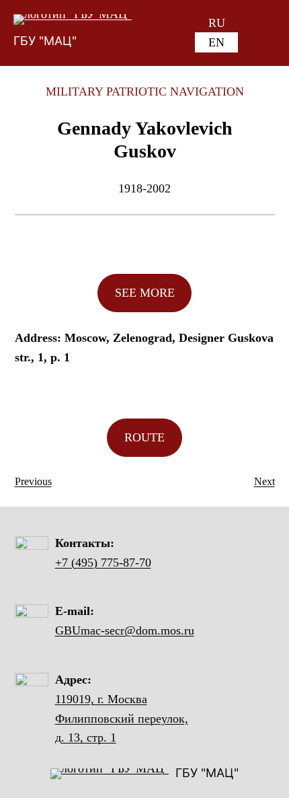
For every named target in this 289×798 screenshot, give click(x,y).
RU (216, 23)
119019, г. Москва (101, 699)
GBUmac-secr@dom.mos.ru (124, 630)
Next (264, 481)
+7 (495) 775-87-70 (103, 562)
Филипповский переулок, (121, 718)
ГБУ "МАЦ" (45, 41)
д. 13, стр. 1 (85, 737)
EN (216, 42)
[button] (145, 293)
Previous (33, 481)
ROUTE (144, 437)
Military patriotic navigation (145, 91)
